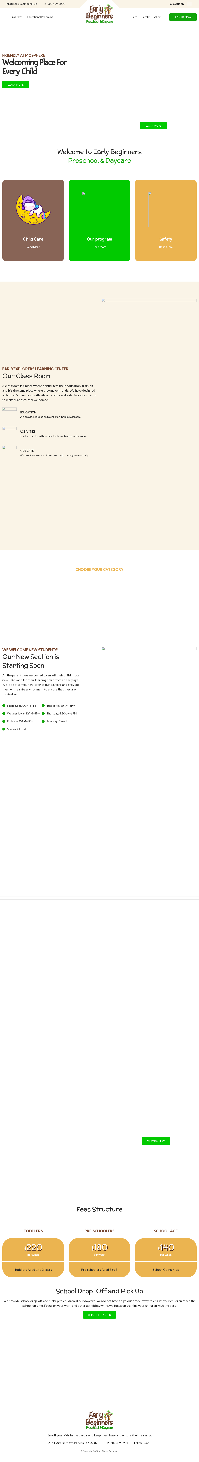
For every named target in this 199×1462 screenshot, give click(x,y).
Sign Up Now (183, 17)
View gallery (156, 1140)
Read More (33, 246)
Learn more (15, 84)
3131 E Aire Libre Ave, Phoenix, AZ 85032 (72, 1443)
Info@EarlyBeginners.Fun (21, 3)
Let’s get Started (99, 1314)
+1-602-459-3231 (54, 3)
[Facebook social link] (189, 4)
